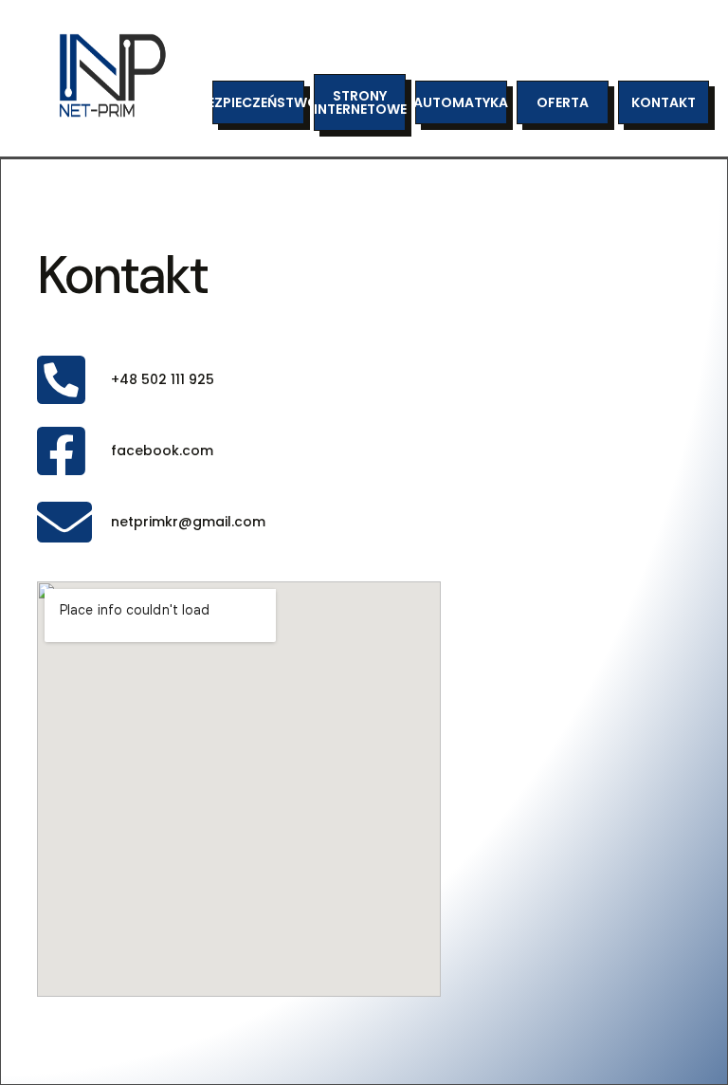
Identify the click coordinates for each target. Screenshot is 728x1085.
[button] (258, 102)
